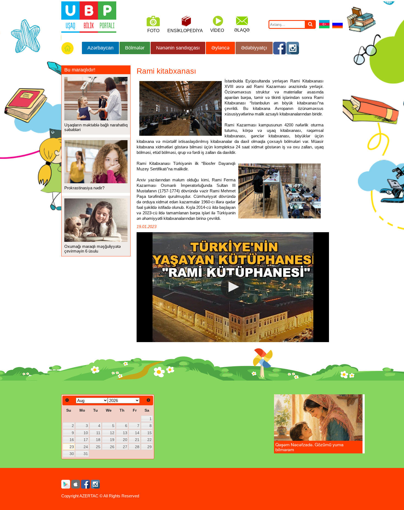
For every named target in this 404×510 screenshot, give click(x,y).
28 (137, 447)
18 (98, 439)
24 (86, 447)
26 (112, 447)
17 (86, 439)
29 (149, 447)
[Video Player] (233, 287)
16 (72, 439)
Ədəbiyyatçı (254, 48)
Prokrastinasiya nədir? (84, 187)
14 (137, 433)
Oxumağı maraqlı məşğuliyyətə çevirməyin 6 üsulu (92, 248)
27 (125, 447)
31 (86, 453)
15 (149, 433)
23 (72, 447)
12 (112, 433)
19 (112, 439)
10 (86, 433)
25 (98, 447)
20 (125, 439)
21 (137, 439)
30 (72, 453)
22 (149, 439)
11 (98, 433)
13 (125, 433)
